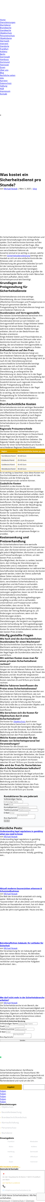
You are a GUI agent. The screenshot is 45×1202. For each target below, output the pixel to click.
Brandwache (5, 27)
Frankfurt (4, 49)
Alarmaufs (4, 41)
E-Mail (6, 812)
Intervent (4, 43)
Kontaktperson (10, 807)
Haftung (3, 86)
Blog (2, 72)
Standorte (4, 46)
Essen (2, 67)
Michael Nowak (10, 188)
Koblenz (3, 51)
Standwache (5, 30)
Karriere (3, 80)
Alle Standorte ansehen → (10, 1167)
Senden (6, 821)
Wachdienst (5, 25)
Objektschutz (6, 33)
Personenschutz (7, 35)
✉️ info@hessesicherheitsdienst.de (17, 1190)
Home (3, 19)
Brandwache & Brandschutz (14, 1117)
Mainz (11, 1146)
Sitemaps (30, 1200)
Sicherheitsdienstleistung (18, 255)
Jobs (2, 78)
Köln (11, 1157)
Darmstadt (5, 56)
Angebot (10, 1087)
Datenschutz (6, 83)
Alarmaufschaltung (10, 1122)
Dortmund (5, 62)
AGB (2, 88)
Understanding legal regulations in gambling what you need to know (21, 832)
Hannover (4, 64)
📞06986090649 (11, 1186)
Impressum (5, 91)
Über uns (4, 70)
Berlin (2, 54)
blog (35, 188)
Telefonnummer (11, 810)
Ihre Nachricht (10, 818)
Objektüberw (6, 38)
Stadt (6, 804)
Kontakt (3, 94)
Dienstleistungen (7, 22)
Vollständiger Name (13, 799)
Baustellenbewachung (11, 1112)
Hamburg (4, 59)
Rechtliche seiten (7, 75)
